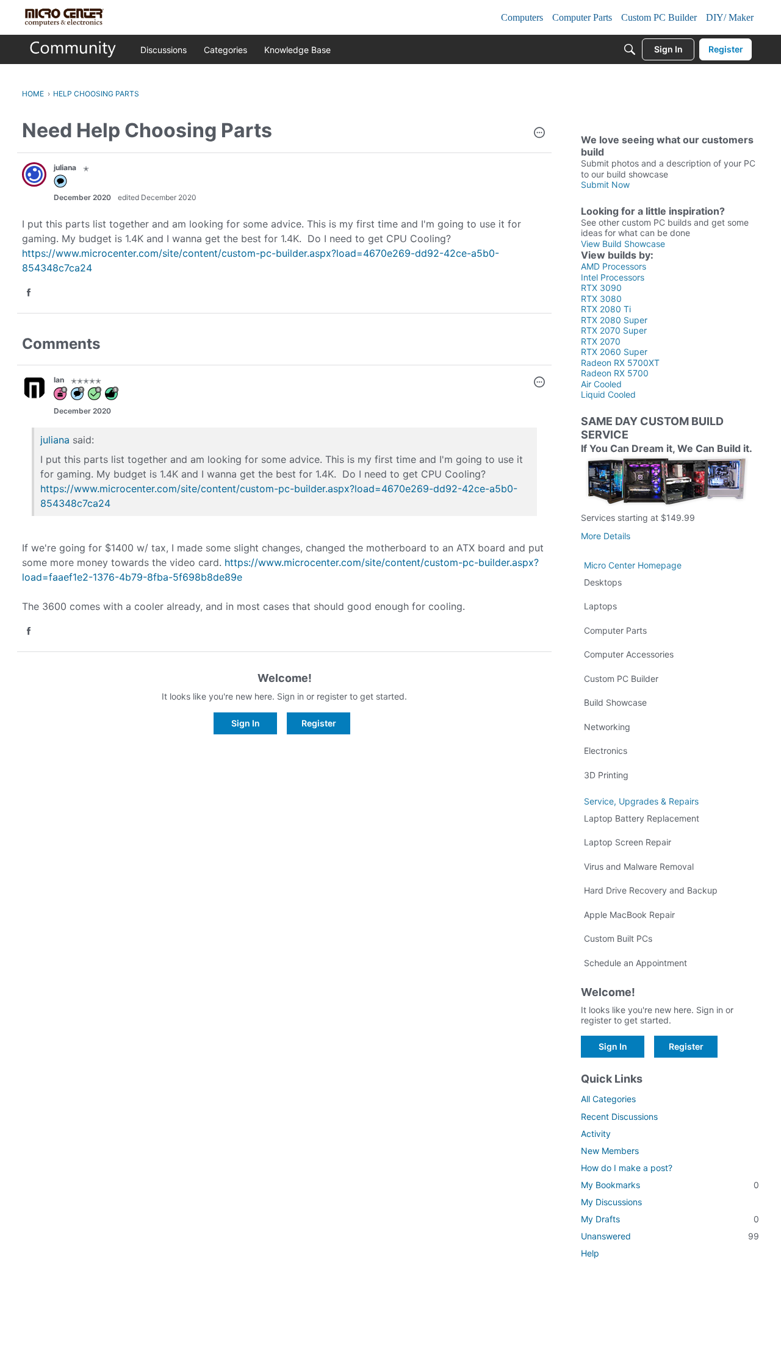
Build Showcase (615, 702)
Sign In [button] (245, 723)
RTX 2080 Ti (606, 309)
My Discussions (611, 1202)
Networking (607, 727)
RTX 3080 (601, 298)
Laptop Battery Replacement (641, 818)
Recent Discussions (619, 1116)
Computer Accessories (629, 654)
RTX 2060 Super (614, 351)
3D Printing (606, 775)
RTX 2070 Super (614, 330)
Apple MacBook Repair (629, 914)
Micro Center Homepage (633, 565)
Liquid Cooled (608, 394)
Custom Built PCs (618, 938)
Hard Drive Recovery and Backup (651, 890)
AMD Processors (613, 266)
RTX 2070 (601, 341)
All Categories (608, 1099)
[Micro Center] (73, 49)
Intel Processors (612, 277)
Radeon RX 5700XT (620, 362)
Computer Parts (615, 630)
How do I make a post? (626, 1168)
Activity (596, 1133)
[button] (539, 134)
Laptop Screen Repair (627, 842)
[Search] (630, 49)
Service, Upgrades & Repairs (641, 801)
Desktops (603, 582)
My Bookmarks (670, 1185)
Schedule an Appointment (635, 963)
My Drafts (670, 1219)
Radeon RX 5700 (615, 373)
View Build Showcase (623, 243)
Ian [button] (59, 379)
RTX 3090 (601, 287)
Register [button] (318, 723)
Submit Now (605, 184)
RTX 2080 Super (614, 320)
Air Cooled (601, 384)
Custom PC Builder (621, 678)
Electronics (605, 750)
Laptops (600, 606)
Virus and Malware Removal (639, 866)
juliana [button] (65, 167)
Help (590, 1253)
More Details (605, 536)
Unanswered (670, 1236)
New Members (610, 1150)
